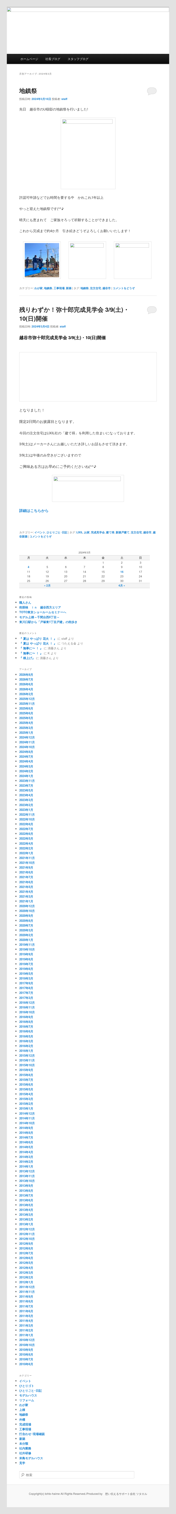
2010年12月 (27, 1340)
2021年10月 (27, 862)
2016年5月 (26, 1036)
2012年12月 (27, 1229)
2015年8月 (26, 1075)
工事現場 (59, 288)
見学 (22, 1463)
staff (64, 99)
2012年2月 (26, 1277)
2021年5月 (26, 887)
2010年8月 (26, 1354)
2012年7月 (26, 1253)
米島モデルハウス (31, 1458)
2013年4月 (26, 1210)
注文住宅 (95, 288)
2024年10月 (27, 747)
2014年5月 (26, 1147)
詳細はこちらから (34, 510)
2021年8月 (26, 872)
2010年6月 (26, 1364)
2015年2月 (26, 1103)
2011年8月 (26, 1301)
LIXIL (79, 532)
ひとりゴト (26, 1385)
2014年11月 (27, 1118)
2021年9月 (26, 867)
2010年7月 (26, 1359)
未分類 (23, 1443)
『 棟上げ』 (27, 658)
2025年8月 (26, 708)
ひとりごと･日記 (57, 532)
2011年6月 (26, 1311)
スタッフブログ (78, 59)
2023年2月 (26, 805)
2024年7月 (26, 756)
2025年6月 (26, 713)
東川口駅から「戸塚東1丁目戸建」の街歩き (48, 622)
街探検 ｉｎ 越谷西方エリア (40, 607)
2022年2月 (26, 848)
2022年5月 (26, 838)
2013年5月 (26, 1205)
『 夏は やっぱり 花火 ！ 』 (38, 638)
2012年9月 (26, 1243)
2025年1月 (26, 732)
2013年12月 (27, 1171)
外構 (22, 1419)
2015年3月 (26, 1099)
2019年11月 (27, 944)
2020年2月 (26, 935)
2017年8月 (26, 988)
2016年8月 (26, 1021)
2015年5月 (26, 1089)
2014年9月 (26, 1128)
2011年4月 (26, 1320)
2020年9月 (26, 915)
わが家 (38, 288)
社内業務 (25, 1448)
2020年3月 (26, 930)
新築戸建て (122, 532)
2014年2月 (26, 1161)
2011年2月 (26, 1330)
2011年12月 (27, 1287)
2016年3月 (26, 1041)
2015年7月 (26, 1079)
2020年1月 (26, 940)
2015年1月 (26, 1108)
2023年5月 (26, 790)
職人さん (26, 602)
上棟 (22, 1409)
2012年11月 (27, 1234)
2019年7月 (26, 964)
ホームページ (29, 59)
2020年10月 (27, 911)
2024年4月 (26, 761)
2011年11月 (27, 1291)
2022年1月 (26, 853)
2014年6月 (26, 1142)
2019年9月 (26, 954)
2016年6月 (26, 1031)
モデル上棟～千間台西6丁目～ (39, 617)
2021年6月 (26, 882)
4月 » (121, 585)
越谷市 (106, 288)
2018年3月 (26, 978)
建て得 (110, 532)
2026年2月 (26, 694)
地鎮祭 (28, 90)
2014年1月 (26, 1166)
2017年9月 (26, 983)
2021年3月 (26, 896)
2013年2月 (26, 1219)
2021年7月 (26, 877)
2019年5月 (26, 973)
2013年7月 (26, 1195)
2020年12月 (27, 906)
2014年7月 (26, 1137)
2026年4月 (26, 689)
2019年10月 (27, 949)
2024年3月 (26, 766)
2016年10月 (27, 1012)
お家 (87, 532)
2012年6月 (26, 1258)
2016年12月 (27, 1002)
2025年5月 (26, 718)
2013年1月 (26, 1224)
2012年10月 (27, 1238)
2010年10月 (27, 1345)
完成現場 (25, 1424)
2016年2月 (26, 1046)
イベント (39, 532)
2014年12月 (27, 1113)
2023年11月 (27, 780)
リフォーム (26, 1400)
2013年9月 (26, 1185)
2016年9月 (26, 1017)
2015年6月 (26, 1084)
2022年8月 (26, 824)
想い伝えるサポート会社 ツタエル (124, 1494)
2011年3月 (26, 1325)
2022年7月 (26, 829)
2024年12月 (27, 737)
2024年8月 (26, 751)
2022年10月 (27, 819)
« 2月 (47, 585)
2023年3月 (26, 800)
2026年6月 (26, 684)
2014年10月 (27, 1123)
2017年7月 (26, 992)
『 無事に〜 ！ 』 (31, 648)
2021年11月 (27, 858)
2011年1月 (26, 1335)
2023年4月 (26, 795)
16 (122, 572)
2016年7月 (26, 1026)
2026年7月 (26, 679)
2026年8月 (26, 674)
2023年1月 (26, 809)
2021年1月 (26, 901)
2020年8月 (26, 920)
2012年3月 (26, 1272)
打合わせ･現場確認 (32, 1434)
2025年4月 (26, 722)
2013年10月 (27, 1181)
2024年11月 (27, 742)
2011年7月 (26, 1306)
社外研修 (25, 1453)
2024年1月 (26, 776)
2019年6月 (26, 969)
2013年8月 (26, 1190)
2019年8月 (26, 959)
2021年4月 (26, 891)
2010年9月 (26, 1349)
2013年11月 (27, 1176)
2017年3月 (26, 997)
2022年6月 (26, 833)
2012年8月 (26, 1248)
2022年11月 (27, 814)
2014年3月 (26, 1157)
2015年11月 (27, 1060)
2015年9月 (26, 1070)
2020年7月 (26, 925)
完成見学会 (98, 532)
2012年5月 (26, 1262)
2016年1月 (26, 1050)
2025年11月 (27, 703)
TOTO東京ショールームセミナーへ (42, 612)
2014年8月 (26, 1132)
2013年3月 (26, 1214)
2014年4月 (26, 1152)
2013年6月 (26, 1200)
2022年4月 (26, 843)
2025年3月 (26, 728)
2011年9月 (26, 1296)
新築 (69, 288)
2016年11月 (27, 1007)
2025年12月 (27, 699)
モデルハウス (28, 1395)
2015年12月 (27, 1055)
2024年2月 (26, 771)
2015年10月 (27, 1065)
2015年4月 (26, 1094)
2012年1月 (26, 1282)
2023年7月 (26, 785)
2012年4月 (26, 1267)
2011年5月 (26, 1316)
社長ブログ (52, 59)
